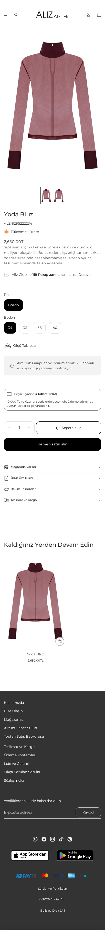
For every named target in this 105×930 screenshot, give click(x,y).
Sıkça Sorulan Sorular (22, 772)
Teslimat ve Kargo (24, 500)
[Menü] (5, 14)
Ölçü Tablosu (24, 346)
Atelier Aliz (58, 899)
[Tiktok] (61, 839)
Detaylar (85, 274)
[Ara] (16, 14)
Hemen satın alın (53, 444)
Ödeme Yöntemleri (20, 755)
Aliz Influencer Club (20, 728)
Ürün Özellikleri (22, 478)
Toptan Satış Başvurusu (24, 736)
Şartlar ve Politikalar (52, 888)
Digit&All (58, 910)
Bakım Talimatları (23, 489)
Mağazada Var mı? (24, 467)
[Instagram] (52, 839)
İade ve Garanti (16, 763)
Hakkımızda (14, 702)
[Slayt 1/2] (46, 195)
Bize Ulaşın (13, 711)
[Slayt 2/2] (58, 195)
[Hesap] (88, 14)
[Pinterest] (70, 839)
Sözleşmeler (14, 780)
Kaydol (88, 812)
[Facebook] (44, 839)
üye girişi (31, 368)
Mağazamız (13, 719)
